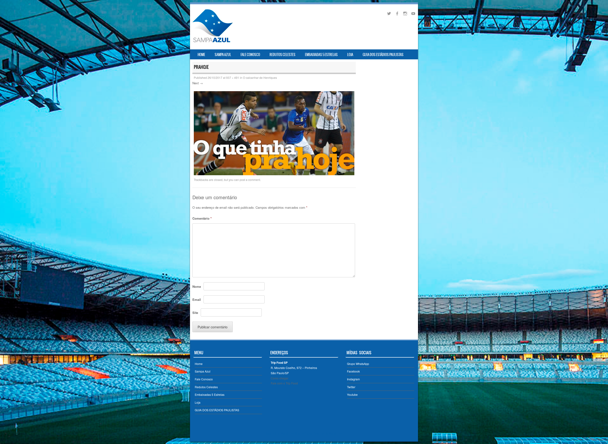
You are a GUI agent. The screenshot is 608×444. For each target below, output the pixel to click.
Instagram (353, 379)
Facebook (353, 371)
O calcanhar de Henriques (260, 78)
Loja (350, 54)
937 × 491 (232, 78)
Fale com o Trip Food (284, 383)
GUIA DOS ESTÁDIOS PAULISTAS (383, 54)
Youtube (352, 394)
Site (195, 312)
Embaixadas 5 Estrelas (321, 54)
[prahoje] (274, 173)
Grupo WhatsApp (358, 364)
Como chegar (279, 378)
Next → (197, 83)
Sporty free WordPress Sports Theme (289, 433)
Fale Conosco (250, 54)
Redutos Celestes (282, 54)
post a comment (250, 180)
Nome (196, 286)
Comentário (202, 218)
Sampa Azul (223, 54)
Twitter (351, 387)
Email (196, 299)
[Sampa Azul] (212, 42)
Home (201, 54)
